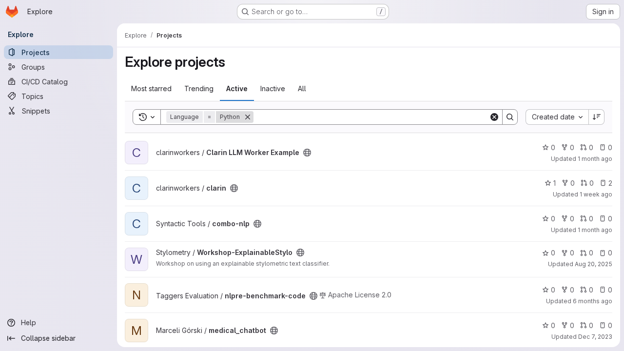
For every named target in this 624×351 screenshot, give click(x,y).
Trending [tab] (199, 88)
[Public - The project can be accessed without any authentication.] (307, 152)
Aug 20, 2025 (593, 264)
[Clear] (494, 117)
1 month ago (595, 158)
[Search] (510, 117)
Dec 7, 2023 (595, 336)
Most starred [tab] (151, 88)
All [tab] (302, 88)
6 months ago (592, 301)
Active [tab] (237, 88)
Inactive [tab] (272, 88)
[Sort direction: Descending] (596, 117)
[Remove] (248, 117)
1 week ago (596, 194)
